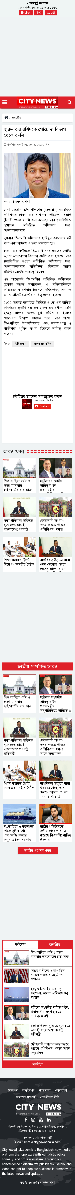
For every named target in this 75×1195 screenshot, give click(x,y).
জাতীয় (16, 118)
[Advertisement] (37, 56)
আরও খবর (13, 451)
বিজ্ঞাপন (13, 1090)
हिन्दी (38, 12)
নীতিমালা (44, 1090)
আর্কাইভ (37, 1064)
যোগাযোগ (61, 1090)
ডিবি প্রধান (20, 344)
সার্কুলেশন (28, 1090)
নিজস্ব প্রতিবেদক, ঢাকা (17, 202)
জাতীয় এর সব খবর (37, 850)
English (26, 12)
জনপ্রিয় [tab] (54, 944)
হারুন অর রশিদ (42, 344)
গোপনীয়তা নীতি (49, 1097)
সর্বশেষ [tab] (20, 944)
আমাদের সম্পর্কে (25, 1097)
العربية (51, 12)
